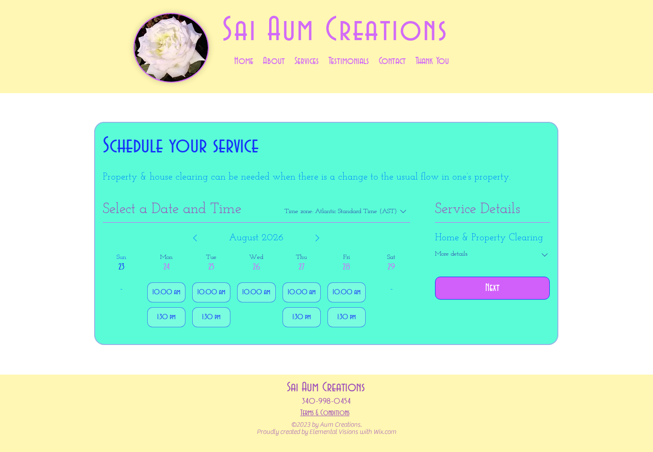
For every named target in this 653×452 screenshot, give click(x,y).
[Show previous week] (195, 238)
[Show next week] (317, 238)
